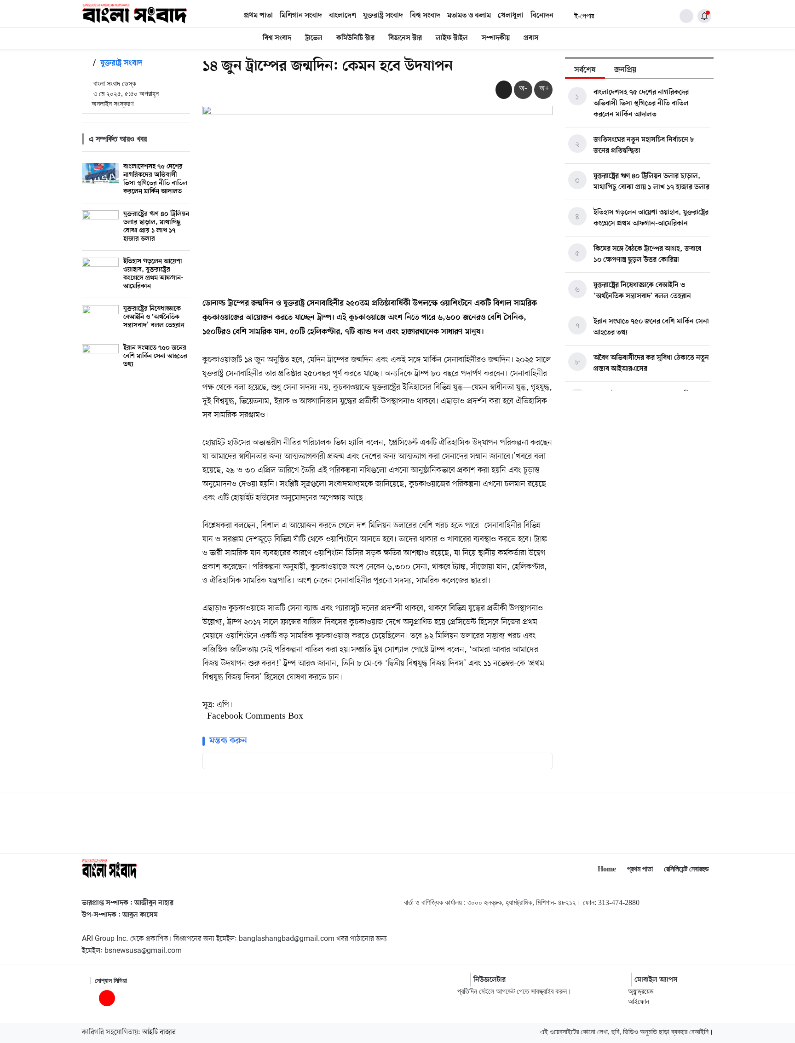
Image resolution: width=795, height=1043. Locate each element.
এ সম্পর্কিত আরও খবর (118, 139)
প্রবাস (531, 38)
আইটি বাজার (159, 1032)
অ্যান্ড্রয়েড (641, 991)
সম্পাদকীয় (496, 38)
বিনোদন (541, 15)
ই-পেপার (584, 16)
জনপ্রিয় (625, 70)
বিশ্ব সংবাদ (425, 15)
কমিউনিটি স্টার (355, 38)
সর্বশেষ (585, 70)
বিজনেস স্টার (405, 38)
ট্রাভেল (314, 38)
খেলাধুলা (511, 15)
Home (607, 869)
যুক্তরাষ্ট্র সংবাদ (383, 15)
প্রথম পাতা (258, 15)
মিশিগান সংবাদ (301, 15)
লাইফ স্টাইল (452, 38)
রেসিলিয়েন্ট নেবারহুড (686, 869)
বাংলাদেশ (342, 15)
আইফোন (638, 1001)
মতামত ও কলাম (469, 15)
